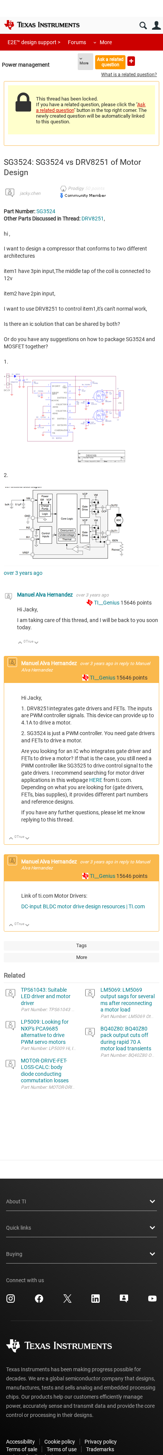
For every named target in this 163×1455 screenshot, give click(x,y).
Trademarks (100, 1449)
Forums (77, 42)
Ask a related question (110, 62)
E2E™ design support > (34, 42)
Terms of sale (21, 1449)
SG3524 (45, 211)
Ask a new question (131, 61)
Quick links (18, 1228)
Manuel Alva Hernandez (45, 595)
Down (36, 643)
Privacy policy (101, 1442)
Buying (14, 1254)
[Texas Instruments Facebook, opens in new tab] (39, 1301)
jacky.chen (30, 193)
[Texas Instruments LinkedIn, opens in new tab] (95, 1301)
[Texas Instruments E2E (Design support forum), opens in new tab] (124, 1301)
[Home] (42, 25)
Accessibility (20, 1442)
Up (20, 643)
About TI (16, 1201)
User (156, 25)
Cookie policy (59, 1442)
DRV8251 (93, 218)
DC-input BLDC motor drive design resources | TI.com (83, 906)
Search (143, 25)
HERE (95, 780)
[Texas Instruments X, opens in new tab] (67, 1301)
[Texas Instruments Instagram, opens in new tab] (10, 1301)
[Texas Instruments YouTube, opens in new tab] (152, 1301)
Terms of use (62, 1449)
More (106, 42)
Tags (81, 945)
